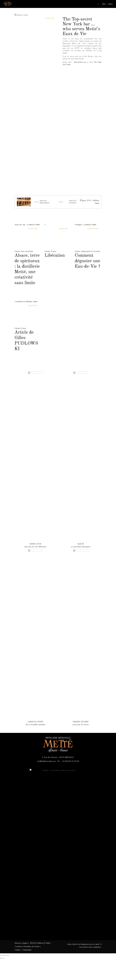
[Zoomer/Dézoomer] (1, 955)
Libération (55, 255)
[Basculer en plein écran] (3, 955)
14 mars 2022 (63, 228)
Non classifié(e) (27, 251)
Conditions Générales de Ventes (26, 946)
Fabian (17, 251)
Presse (53, 251)
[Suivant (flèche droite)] (3, 958)
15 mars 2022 (32, 228)
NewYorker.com (80, 62)
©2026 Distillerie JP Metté (40, 943)
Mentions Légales (21, 943)
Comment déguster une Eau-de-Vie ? (87, 261)
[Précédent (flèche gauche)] (1, 958)
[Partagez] (6, 955)
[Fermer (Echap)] (8, 955)
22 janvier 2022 (93, 228)
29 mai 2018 (49, 18)
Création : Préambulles (22, 950)
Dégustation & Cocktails (90, 251)
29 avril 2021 (32, 305)
